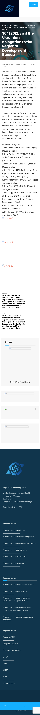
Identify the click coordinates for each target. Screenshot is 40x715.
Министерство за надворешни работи (19, 543)
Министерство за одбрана (14, 530)
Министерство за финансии (15, 550)
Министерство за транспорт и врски (18, 584)
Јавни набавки (9, 683)
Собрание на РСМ (10, 644)
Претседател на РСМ (12, 650)
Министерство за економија (15, 591)
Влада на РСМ (9, 637)
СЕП (5, 663)
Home (4, 25)
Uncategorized (15, 25)
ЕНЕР (5, 657)
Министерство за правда (13, 563)
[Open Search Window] (36, 19)
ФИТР (5, 670)
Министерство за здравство (15, 556)
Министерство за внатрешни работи (18, 536)
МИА (5, 677)
